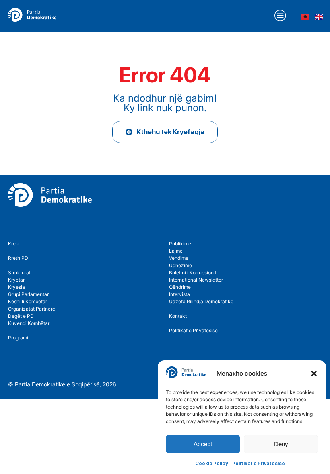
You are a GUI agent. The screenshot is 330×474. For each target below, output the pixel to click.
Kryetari (17, 280)
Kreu (13, 244)
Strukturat (19, 273)
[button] (314, 374)
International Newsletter (196, 280)
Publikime (180, 244)
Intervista (179, 294)
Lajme (176, 251)
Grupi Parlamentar (28, 294)
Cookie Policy (211, 463)
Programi (18, 338)
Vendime (178, 258)
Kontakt (178, 316)
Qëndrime (180, 287)
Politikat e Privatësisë (258, 463)
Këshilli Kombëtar (27, 301)
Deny (281, 444)
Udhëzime (180, 265)
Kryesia (16, 287)
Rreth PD (18, 258)
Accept (203, 444)
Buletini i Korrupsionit (193, 273)
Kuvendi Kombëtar (29, 323)
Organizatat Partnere (31, 309)
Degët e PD (21, 316)
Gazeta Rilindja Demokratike (201, 301)
